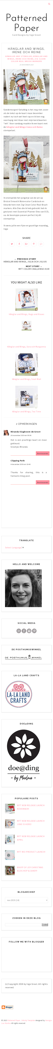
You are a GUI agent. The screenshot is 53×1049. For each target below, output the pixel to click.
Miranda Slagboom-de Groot (26, 431)
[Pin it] (34, 244)
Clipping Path (18, 460)
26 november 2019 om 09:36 (21, 435)
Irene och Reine (24, 59)
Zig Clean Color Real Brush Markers (28, 60)
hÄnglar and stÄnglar (18, 56)
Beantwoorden (42, 453)
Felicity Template (28, 1020)
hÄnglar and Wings (16, 127)
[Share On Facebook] (19, 244)
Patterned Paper (27, 23)
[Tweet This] (12, 244)
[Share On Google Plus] (26, 244)
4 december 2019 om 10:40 (20, 464)
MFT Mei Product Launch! (31, 851)
